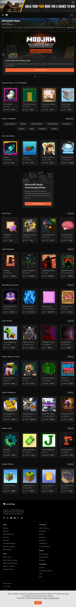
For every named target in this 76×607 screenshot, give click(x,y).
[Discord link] (15, 518)
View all (70, 213)
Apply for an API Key (9, 566)
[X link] (18, 518)
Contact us (42, 560)
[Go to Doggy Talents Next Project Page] (29, 230)
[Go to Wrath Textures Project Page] (29, 302)
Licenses (5, 589)
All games (5, 528)
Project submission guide (10, 560)
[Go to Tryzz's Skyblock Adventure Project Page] (10, 337)
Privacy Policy (6, 586)
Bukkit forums (43, 543)
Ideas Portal (42, 531)
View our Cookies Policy (51, 598)
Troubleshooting (43, 557)
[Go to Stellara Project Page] (10, 153)
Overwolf (41, 567)
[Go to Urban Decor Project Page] (10, 99)
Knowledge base (43, 554)
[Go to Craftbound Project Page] (10, 230)
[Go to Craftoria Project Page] (10, 266)
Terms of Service (7, 583)
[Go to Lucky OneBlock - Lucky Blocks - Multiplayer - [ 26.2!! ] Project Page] (48, 481)
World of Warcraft (8, 534)
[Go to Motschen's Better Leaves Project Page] (48, 373)
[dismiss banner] (73, 2)
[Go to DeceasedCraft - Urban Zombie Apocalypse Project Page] (29, 409)
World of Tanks (7, 549)
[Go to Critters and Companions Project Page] (48, 153)
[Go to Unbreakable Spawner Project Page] (48, 230)
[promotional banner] (38, 6)
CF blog (41, 534)
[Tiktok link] (7, 518)
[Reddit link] (22, 518)
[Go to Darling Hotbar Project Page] (48, 302)
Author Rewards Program (10, 563)
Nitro (40, 577)
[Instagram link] (4, 518)
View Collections (38, 204)
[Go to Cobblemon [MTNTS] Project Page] (48, 266)
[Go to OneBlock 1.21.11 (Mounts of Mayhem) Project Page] (29, 481)
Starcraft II (6, 540)
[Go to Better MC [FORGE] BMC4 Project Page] (48, 409)
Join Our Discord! (44, 528)
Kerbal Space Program (9, 543)
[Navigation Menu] (3, 15)
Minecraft (6, 531)
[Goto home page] (6, 15)
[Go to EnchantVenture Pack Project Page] (10, 302)
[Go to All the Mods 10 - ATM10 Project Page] (10, 409)
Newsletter (42, 537)
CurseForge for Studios (45, 570)
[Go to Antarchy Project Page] (29, 153)
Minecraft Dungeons (9, 546)
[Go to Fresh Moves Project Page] (29, 373)
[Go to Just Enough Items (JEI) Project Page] (48, 445)
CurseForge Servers (44, 546)
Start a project (7, 557)
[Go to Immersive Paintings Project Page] (48, 99)
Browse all (69, 119)
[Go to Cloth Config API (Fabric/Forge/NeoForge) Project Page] (29, 445)
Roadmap (42, 540)
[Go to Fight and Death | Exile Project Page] (29, 337)
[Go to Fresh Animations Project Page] (10, 373)
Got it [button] (38, 602)
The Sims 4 (6, 537)
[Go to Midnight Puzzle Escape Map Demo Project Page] (48, 337)
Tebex (40, 574)
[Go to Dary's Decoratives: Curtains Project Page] (29, 99)
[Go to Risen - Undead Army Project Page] (29, 266)
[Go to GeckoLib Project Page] (10, 445)
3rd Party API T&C (8, 569)
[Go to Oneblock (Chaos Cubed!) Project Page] (10, 481)
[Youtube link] (11, 518)
